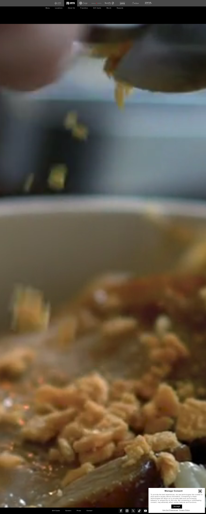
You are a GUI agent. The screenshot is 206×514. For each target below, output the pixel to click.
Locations (59, 8)
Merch (110, 9)
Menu (48, 8)
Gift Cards (97, 8)
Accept (176, 506)
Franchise (84, 8)
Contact (89, 511)
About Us (71, 8)
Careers (68, 511)
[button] (200, 491)
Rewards (120, 8)
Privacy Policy (184, 510)
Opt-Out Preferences (170, 510)
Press (79, 511)
